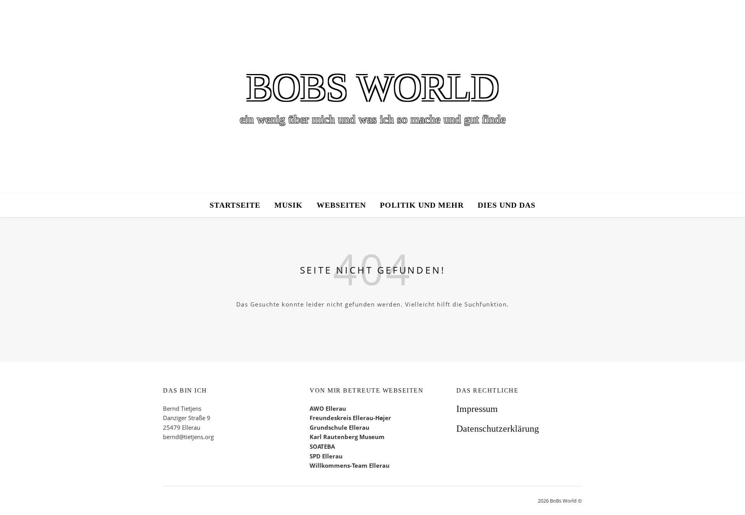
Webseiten (341, 205)
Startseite (235, 205)
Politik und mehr (422, 205)
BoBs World (372, 87)
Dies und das (506, 205)
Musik (288, 205)
